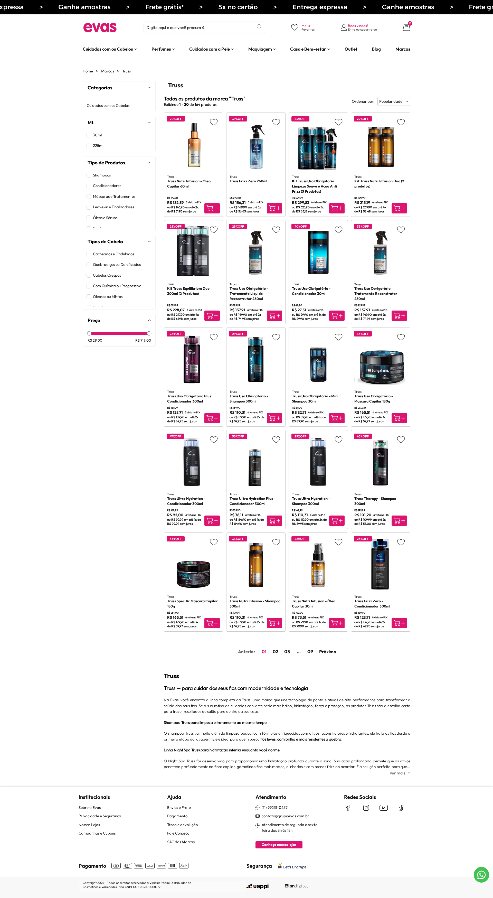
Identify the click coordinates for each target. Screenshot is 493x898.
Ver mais (397, 772)
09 (310, 651)
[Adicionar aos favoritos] (213, 121)
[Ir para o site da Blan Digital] (296, 886)
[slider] (89, 333)
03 (287, 651)
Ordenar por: (363, 101)
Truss (126, 71)
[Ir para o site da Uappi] (257, 886)
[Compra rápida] (212, 208)
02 (275, 651)
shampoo (176, 733)
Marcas (107, 71)
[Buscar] (259, 27)
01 (264, 651)
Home (88, 71)
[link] (108, 49)
